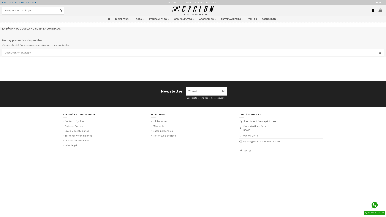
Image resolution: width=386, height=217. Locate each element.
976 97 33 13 (250, 135)
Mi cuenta (159, 126)
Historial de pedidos (164, 135)
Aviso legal (71, 145)
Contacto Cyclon (74, 121)
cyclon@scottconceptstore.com (261, 141)
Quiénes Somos (74, 126)
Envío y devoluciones (77, 130)
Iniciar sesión (160, 121)
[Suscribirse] (223, 91)
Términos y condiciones (78, 135)
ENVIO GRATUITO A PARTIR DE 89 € (19, 3)
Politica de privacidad (77, 140)
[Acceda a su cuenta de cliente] (373, 10)
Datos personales (163, 130)
